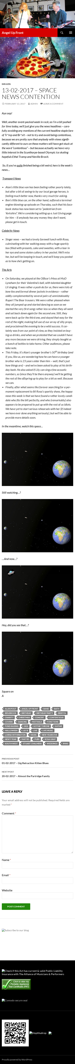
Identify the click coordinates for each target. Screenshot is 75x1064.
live (35, 730)
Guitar (58, 726)
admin (34, 103)
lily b (25, 730)
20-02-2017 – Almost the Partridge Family (26, 774)
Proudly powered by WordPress (17, 1059)
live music (47, 730)
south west (11, 743)
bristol (62, 713)
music (34, 735)
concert (39, 717)
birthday (26, 713)
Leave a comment (53, 103)
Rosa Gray (50, 739)
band (46, 709)
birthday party (44, 713)
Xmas (65, 743)
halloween (11, 730)
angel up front (29, 709)
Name (6, 859)
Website (7, 890)
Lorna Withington (15, 735)
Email (6, 875)
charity (9, 717)
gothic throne (41, 726)
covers (9, 722)
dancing (22, 722)
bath (56, 709)
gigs (26, 726)
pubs (37, 739)
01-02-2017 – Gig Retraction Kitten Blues (25, 761)
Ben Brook (10, 713)
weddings (52, 743)
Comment (9, 813)
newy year (10, 739)
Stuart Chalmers (32, 743)
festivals (37, 722)
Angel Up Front (12, 33)
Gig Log (6, 84)
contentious (56, 717)
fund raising (12, 726)
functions (52, 722)
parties (25, 739)
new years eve (49, 735)
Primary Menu (70, 32)
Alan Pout (10, 709)
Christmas (24, 717)
